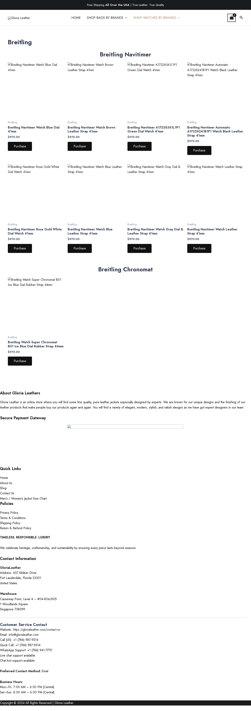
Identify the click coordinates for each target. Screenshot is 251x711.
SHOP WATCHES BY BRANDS (155, 17)
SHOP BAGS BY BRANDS (105, 17)
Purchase (20, 146)
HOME (76, 17)
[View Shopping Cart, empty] (231, 18)
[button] (125, 18)
